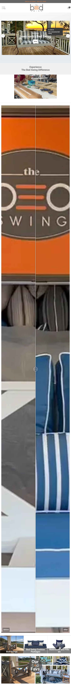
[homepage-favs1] (35, 669)
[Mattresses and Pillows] (59, 644)
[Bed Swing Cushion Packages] (35, 644)
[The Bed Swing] (36, 8)
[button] (3, 36)
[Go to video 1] (32, 100)
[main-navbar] (3, 7)
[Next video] (53, 88)
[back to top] (67, 669)
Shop (35, 41)
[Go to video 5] (38, 100)
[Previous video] (17, 88)
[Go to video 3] (35, 100)
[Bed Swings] (12, 644)
